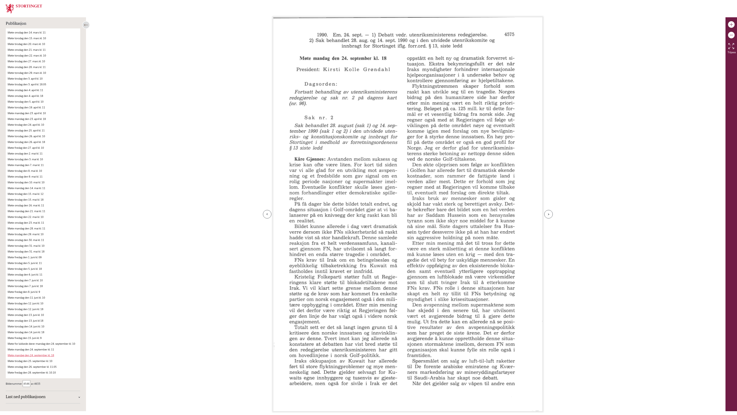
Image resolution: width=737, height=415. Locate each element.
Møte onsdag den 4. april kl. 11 (25, 90)
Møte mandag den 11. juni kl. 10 (26, 297)
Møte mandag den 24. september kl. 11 (31, 349)
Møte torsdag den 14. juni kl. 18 (26, 332)
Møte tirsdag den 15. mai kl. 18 (26, 199)
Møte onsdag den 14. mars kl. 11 (27, 32)
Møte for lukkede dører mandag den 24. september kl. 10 (41, 343)
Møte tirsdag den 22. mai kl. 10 (26, 217)
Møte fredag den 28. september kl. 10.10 (32, 372)
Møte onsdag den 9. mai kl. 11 (25, 176)
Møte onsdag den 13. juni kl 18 (25, 320)
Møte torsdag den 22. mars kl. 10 (27, 55)
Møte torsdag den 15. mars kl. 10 (27, 38)
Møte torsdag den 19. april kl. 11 (26, 107)
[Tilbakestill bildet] (731, 46)
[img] (24, 8)
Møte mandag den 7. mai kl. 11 (26, 165)
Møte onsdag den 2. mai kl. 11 (25, 153)
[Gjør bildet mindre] (731, 35)
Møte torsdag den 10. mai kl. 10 (26, 182)
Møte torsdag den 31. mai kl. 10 (26, 245)
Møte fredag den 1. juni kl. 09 (25, 257)
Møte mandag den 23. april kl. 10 (27, 113)
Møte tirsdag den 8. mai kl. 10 (25, 171)
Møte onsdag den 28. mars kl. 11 (27, 67)
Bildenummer (14, 383)
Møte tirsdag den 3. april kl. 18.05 (27, 84)
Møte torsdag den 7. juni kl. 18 (25, 286)
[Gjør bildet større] (731, 24)
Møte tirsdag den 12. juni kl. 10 (25, 303)
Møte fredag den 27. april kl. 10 (26, 147)
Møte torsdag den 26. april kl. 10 (26, 136)
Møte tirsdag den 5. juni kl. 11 (25, 263)
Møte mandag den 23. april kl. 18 (27, 119)
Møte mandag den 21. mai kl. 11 (26, 211)
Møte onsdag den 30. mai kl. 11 (26, 240)
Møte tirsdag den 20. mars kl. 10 (26, 44)
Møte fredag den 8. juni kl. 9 (24, 292)
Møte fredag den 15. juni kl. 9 (25, 338)
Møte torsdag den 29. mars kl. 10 (27, 73)
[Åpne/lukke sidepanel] (86, 25)
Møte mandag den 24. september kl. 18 (31, 355)
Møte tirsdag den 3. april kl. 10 (25, 78)
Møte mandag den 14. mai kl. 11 (26, 188)
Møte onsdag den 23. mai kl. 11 (26, 222)
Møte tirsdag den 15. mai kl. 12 (26, 194)
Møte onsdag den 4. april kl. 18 (25, 96)
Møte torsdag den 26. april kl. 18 (26, 142)
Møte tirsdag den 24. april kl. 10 (26, 124)
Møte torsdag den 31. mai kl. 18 (26, 251)
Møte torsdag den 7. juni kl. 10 (25, 280)
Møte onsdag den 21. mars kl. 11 (27, 49)
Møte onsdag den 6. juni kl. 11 (25, 274)
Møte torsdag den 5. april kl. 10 (26, 101)
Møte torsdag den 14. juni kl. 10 (26, 326)
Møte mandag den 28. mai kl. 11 (26, 228)
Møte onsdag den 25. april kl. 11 (26, 130)
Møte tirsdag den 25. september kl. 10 (30, 361)
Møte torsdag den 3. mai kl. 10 (25, 159)
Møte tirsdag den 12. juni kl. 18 (25, 309)
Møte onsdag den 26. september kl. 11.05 (32, 367)
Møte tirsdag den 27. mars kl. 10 (26, 61)
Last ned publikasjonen (25, 397)
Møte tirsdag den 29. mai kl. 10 (26, 234)
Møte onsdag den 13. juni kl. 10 (26, 315)
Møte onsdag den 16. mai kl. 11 (26, 205)
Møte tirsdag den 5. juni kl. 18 (25, 269)
